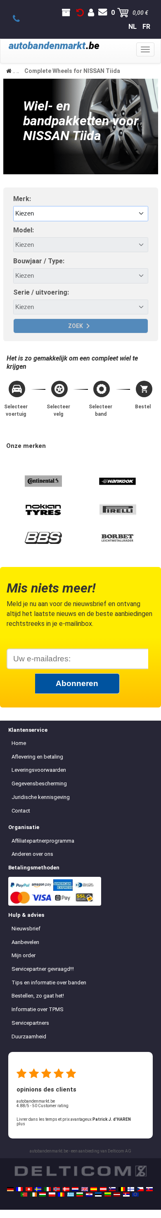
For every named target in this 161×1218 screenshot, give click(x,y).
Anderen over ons (32, 854)
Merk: (22, 199)
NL (132, 26)
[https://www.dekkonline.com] (56, 1189)
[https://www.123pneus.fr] (19, 1189)
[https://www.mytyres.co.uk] (84, 1189)
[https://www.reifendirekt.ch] (29, 1189)
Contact (21, 811)
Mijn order (24, 955)
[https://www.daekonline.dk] (66, 1189)
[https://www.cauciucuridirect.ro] (61, 1194)
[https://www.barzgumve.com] (79, 1194)
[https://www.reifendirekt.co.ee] (98, 1194)
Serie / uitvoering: (41, 292)
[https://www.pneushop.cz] (140, 1189)
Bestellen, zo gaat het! (38, 996)
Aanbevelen (25, 942)
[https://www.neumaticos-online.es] (93, 1189)
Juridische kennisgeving (41, 797)
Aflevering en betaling (37, 757)
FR (146, 26)
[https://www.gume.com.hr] (89, 1194)
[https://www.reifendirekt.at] (103, 1189)
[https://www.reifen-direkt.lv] (117, 1194)
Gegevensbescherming (39, 783)
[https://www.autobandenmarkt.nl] (75, 1189)
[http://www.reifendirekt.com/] (135, 1194)
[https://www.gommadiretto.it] (47, 1189)
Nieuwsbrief (26, 928)
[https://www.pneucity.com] (24, 1194)
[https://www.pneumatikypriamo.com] (149, 1189)
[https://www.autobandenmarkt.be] (121, 1189)
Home (19, 743)
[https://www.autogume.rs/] (126, 1194)
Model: (23, 230)
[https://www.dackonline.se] (38, 1189)
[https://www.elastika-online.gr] (70, 1194)
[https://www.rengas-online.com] (131, 1189)
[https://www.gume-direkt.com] (112, 1189)
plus (21, 1124)
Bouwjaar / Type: (38, 261)
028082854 (21, 19)
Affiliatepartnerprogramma (43, 841)
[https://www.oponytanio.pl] (52, 1194)
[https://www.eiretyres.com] (33, 1194)
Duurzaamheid (29, 1036)
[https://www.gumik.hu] (42, 1194)
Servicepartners (30, 1023)
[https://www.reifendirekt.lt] (107, 1194)
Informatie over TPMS (38, 1009)
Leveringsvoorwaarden (39, 770)
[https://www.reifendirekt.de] (10, 1189)
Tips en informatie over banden (49, 982)
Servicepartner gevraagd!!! (43, 969)
